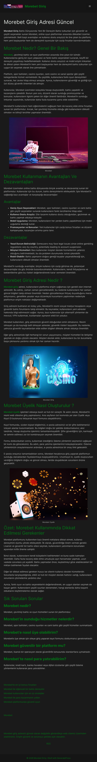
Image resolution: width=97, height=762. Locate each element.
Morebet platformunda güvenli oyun (22, 702)
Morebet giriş (11, 287)
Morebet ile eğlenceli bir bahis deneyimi (24, 689)
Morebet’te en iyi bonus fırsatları (20, 685)
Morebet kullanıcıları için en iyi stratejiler (24, 693)
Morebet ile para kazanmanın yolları (22, 697)
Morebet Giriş (35, 6)
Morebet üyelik (12, 412)
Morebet (8, 55)
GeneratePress (64, 758)
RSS (48, 743)
